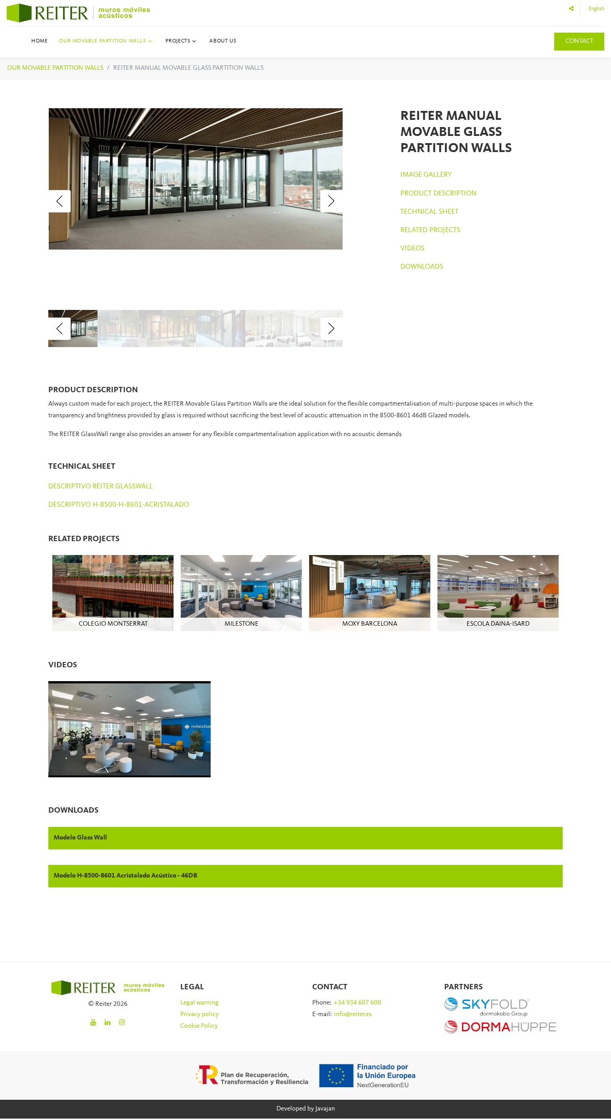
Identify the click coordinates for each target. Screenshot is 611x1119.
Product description (438, 193)
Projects (178, 41)
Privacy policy (199, 1014)
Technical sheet (429, 212)
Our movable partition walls (102, 41)
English (596, 9)
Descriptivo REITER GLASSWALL (100, 486)
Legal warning (199, 1003)
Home (39, 41)
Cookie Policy (199, 1026)
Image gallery (426, 174)
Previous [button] (59, 201)
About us (222, 41)
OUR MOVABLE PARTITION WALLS (55, 68)
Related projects (430, 230)
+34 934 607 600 (357, 1003)
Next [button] (331, 201)
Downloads (421, 267)
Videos (412, 248)
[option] (195, 179)
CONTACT (579, 41)
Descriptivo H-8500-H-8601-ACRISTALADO (118, 505)
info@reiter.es (353, 1014)
